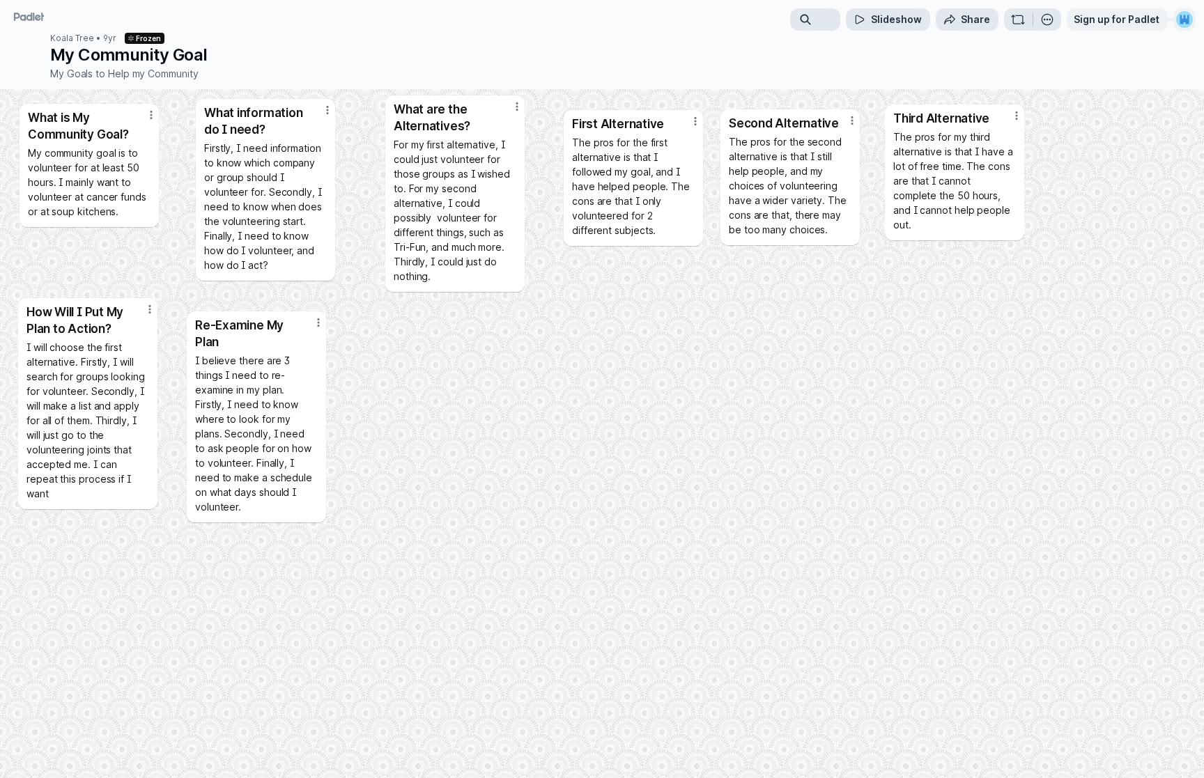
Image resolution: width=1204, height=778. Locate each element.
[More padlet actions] (1047, 19)
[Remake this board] (1018, 19)
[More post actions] (318, 322)
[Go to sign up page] (1184, 19)
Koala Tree (72, 38)
